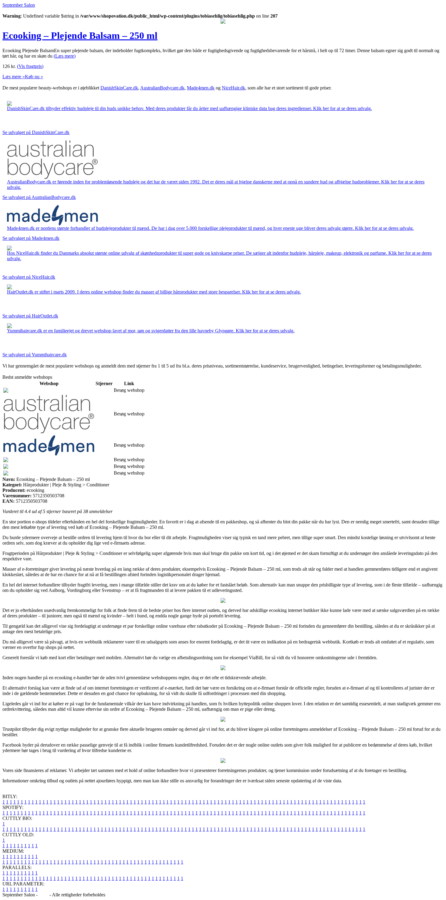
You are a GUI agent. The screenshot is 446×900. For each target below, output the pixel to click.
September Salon (18, 5)
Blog (43, 894)
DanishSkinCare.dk (119, 87)
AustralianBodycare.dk (162, 87)
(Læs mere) (65, 56)
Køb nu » (34, 76)
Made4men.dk (201, 87)
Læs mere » (13, 76)
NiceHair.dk (233, 87)
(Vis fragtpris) (30, 66)
